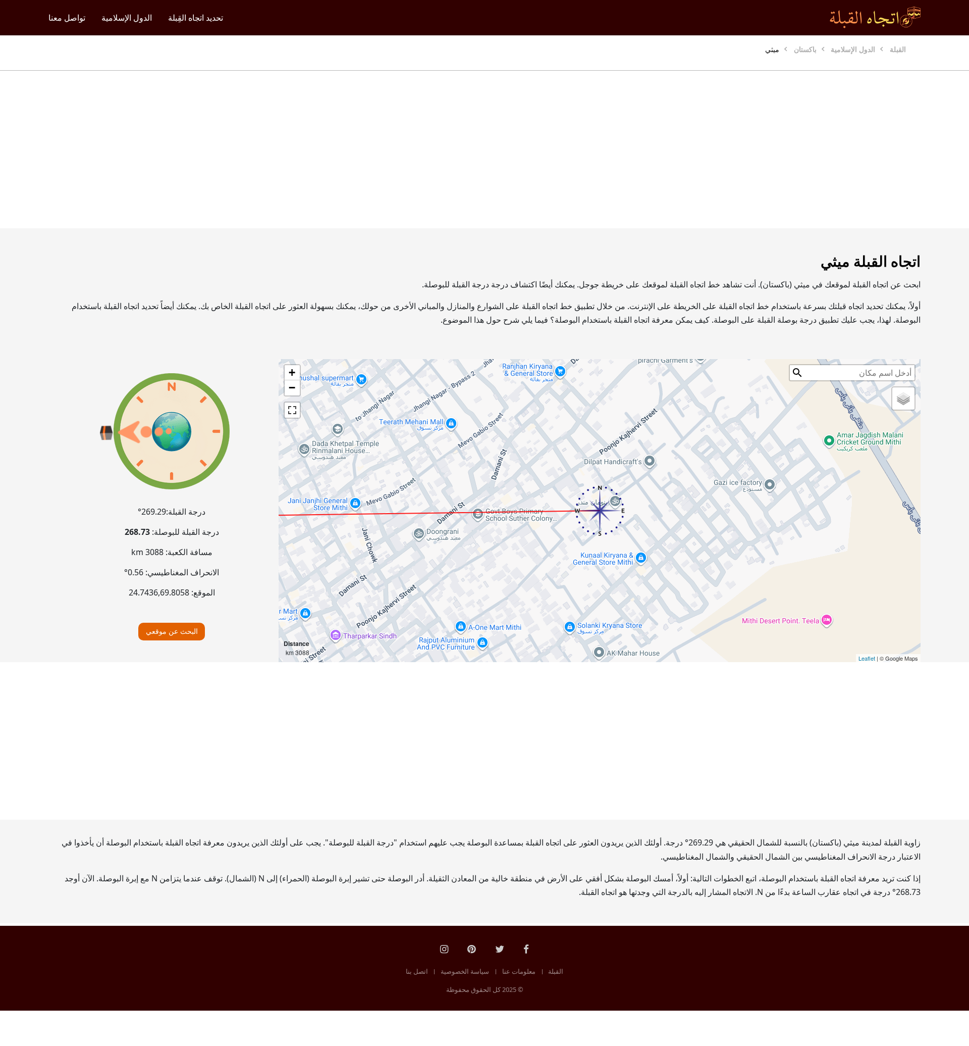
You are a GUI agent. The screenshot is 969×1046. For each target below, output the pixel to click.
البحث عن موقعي (172, 631)
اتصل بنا (417, 971)
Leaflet (866, 658)
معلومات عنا (518, 971)
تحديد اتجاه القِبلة (195, 17)
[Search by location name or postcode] (797, 372)
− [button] (292, 387)
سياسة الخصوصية (465, 971)
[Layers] (903, 398)
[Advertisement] (509, 149)
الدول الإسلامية (126, 17)
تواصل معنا (66, 17)
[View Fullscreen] (292, 410)
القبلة (555, 971)
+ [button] (292, 372)
